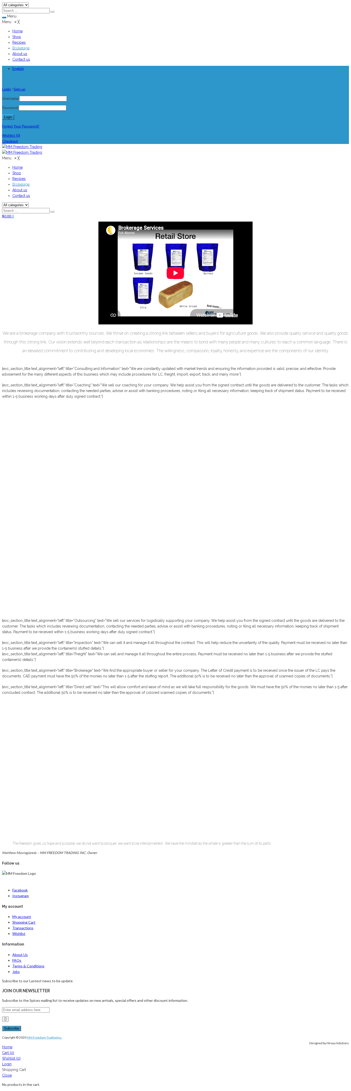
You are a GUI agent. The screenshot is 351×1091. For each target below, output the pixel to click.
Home (7, 1047)
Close (7, 1075)
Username (10, 98)
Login (7, 1064)
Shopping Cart (23, 922)
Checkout (10, 141)
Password (10, 107)
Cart (8, 1053)
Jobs (16, 971)
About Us (20, 954)
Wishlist (11, 135)
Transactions (22, 928)
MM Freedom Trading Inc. (44, 1037)
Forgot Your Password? (20, 126)
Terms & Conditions (28, 966)
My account (21, 916)
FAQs (16, 960)
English (18, 68)
